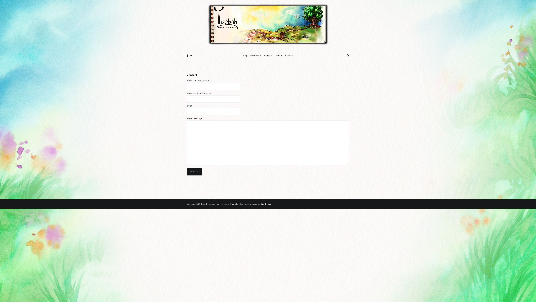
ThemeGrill (234, 204)
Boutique (268, 56)
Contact (278, 56)
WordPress (266, 204)
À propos (289, 56)
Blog (245, 56)
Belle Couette (255, 56)
